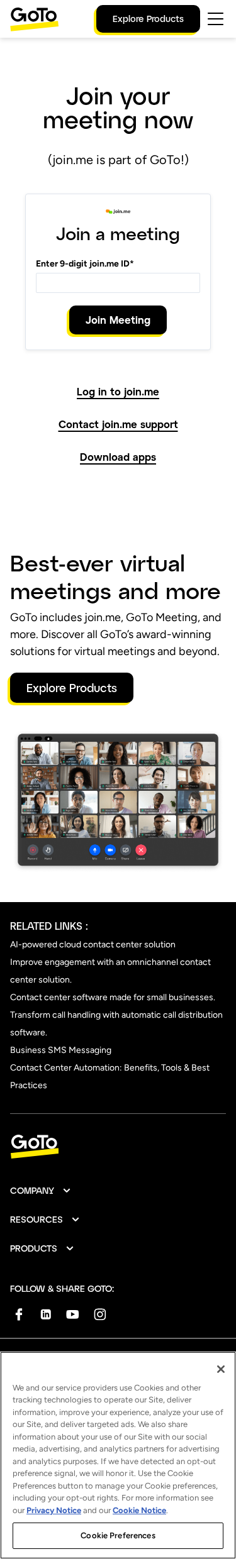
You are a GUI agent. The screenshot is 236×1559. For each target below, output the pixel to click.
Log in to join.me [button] (118, 391)
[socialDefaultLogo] (18, 1314)
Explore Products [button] (71, 688)
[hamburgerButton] (215, 19)
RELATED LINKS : (49, 926)
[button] (41, 1191)
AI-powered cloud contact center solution (93, 944)
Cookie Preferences (118, 1535)
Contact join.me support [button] (118, 424)
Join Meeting (118, 320)
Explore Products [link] (148, 18)
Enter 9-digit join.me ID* (85, 263)
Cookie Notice (139, 1510)
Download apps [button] (118, 457)
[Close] (221, 1369)
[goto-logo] (118, 1147)
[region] (118, 1455)
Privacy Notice (53, 1510)
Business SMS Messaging (60, 1050)
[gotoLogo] (34, 19)
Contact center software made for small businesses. (112, 997)
